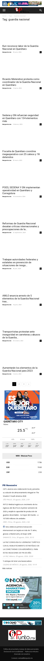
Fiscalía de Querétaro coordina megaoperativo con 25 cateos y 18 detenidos (21, 154)
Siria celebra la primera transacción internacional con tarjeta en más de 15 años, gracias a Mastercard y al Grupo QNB (20, 530)
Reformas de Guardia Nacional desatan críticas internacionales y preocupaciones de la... (20, 226)
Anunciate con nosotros (22, 654)
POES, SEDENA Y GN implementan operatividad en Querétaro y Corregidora (21, 190)
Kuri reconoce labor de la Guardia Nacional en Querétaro (20, 47)
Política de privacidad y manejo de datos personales (21, 649)
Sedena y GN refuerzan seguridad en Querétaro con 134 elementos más (20, 118)
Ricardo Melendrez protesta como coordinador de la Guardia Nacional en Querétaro (21, 82)
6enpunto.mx (6, 52)
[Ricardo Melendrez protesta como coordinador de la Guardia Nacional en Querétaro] (22, 66)
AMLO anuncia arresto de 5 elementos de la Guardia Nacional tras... (20, 298)
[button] (4, 10)
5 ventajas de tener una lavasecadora (17, 561)
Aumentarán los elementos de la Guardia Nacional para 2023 (19, 369)
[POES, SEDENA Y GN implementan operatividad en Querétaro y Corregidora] (22, 174)
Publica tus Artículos (31, 652)
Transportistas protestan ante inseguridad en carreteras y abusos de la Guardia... (21, 334)
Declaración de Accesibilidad (13, 652)
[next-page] (29, 384)
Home (4, 16)
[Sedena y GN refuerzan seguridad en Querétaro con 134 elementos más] (22, 102)
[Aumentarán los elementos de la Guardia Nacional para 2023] (22, 355)
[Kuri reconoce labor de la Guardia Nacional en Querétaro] (22, 33)
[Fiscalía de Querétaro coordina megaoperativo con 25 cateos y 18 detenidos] (22, 138)
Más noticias (7, 568)
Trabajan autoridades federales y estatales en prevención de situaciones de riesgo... (20, 262)
